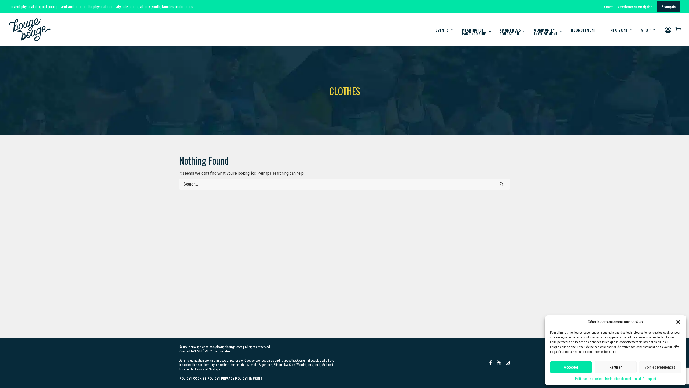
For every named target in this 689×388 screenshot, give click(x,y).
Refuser (616, 367)
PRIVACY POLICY (234, 378)
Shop (646, 30)
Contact (607, 7)
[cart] (676, 29)
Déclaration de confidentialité (624, 379)
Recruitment (583, 30)
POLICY (185, 378)
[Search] (344, 184)
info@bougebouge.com (225, 347)
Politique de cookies (588, 379)
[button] (678, 322)
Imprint (651, 379)
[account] (669, 29)
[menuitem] (607, 7)
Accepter (571, 367)
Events (442, 30)
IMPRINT (255, 378)
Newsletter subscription (634, 7)
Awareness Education (510, 31)
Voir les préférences (660, 367)
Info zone (618, 30)
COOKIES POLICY (206, 378)
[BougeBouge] (30, 29)
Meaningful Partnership (474, 31)
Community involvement (546, 31)
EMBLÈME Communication (213, 351)
